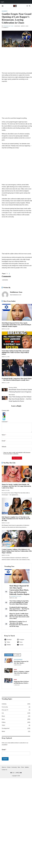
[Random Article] (27, 6)
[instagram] (13, 772)
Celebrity (4, 11)
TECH (3, 725)
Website (4, 446)
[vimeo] (17, 772)
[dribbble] (19, 772)
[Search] (29, 5)
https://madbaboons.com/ (15, 294)
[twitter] (15, 772)
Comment (5, 421)
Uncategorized (18, 659)
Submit (5, 759)
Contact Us (4, 769)
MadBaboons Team (8, 26)
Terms (22, 767)
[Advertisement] (14, 60)
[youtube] (21, 772)
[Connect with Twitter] (17, 419)
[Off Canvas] (2, 6)
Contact (9, 767)
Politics (3, 722)
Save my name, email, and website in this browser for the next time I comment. (16, 453)
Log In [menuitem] (2, 2)
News (15, 669)
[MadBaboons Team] (5, 294)
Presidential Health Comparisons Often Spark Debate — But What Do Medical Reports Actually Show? (19, 609)
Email (4, 440)
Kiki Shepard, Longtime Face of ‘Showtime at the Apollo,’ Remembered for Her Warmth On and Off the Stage (16, 518)
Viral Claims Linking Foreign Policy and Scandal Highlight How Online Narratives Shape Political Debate (15, 352)
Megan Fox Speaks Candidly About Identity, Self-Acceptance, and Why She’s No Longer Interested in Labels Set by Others (16, 486)
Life (3, 713)
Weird (3, 731)
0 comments (5, 27)
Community (5, 707)
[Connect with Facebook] (17, 413)
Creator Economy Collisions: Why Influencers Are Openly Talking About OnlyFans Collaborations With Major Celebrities (17, 551)
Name (4, 434)
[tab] (8, 655)
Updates (27, 767)
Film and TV (5, 710)
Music (3, 716)
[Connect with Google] (17, 416)
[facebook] (11, 772)
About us (4, 767)
